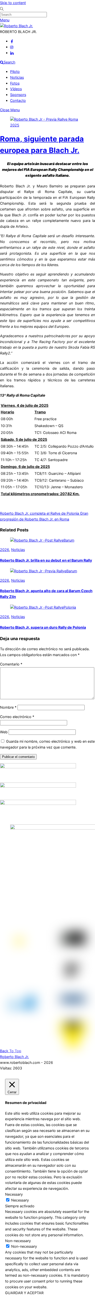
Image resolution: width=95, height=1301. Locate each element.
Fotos (15, 83)
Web (4, 732)
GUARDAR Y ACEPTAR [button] (24, 1293)
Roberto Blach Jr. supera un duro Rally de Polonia (43, 627)
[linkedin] (12, 53)
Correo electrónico (17, 716)
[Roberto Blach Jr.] (16, 26)
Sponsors (18, 94)
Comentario (11, 664)
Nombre (8, 707)
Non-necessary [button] (18, 1241)
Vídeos (16, 89)
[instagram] (12, 47)
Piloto (15, 71)
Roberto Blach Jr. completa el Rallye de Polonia (39, 513)
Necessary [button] (14, 1194)
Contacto (18, 100)
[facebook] (12, 41)
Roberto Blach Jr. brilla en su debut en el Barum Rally (46, 560)
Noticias (17, 77)
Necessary (20, 1200)
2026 (4, 549)
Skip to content (13, 3)
